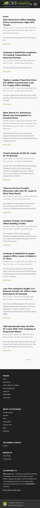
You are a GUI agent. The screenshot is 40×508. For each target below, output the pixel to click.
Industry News (20, 28)
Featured (5, 415)
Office (27, 30)
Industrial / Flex (7, 425)
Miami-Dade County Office (17, 123)
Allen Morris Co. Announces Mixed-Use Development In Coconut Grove (17, 115)
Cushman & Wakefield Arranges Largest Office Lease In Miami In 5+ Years (19, 256)
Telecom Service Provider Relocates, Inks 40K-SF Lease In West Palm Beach (19, 191)
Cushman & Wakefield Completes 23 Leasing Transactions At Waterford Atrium (20, 55)
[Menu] (34, 4)
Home (4, 379)
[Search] (30, 4)
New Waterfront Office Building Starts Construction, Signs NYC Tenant (19, 22)
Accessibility (6, 397)
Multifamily (10, 126)
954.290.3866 (29, 484)
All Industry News (8, 412)
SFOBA (5, 446)
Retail (31, 30)
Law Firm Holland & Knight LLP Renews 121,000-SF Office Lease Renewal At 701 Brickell (20, 291)
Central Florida (7, 459)
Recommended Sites (9, 388)
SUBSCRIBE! (7, 394)
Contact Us (6, 391)
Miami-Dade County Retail (14, 30)
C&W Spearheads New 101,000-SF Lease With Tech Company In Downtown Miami (19, 329)
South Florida (6, 456)
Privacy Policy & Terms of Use (11, 490)
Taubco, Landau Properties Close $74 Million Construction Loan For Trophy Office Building (20, 82)
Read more (7, 44)
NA (23, 30)
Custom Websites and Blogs (11, 385)
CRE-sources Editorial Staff (11, 33)
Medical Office (7, 422)
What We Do (6, 382)
